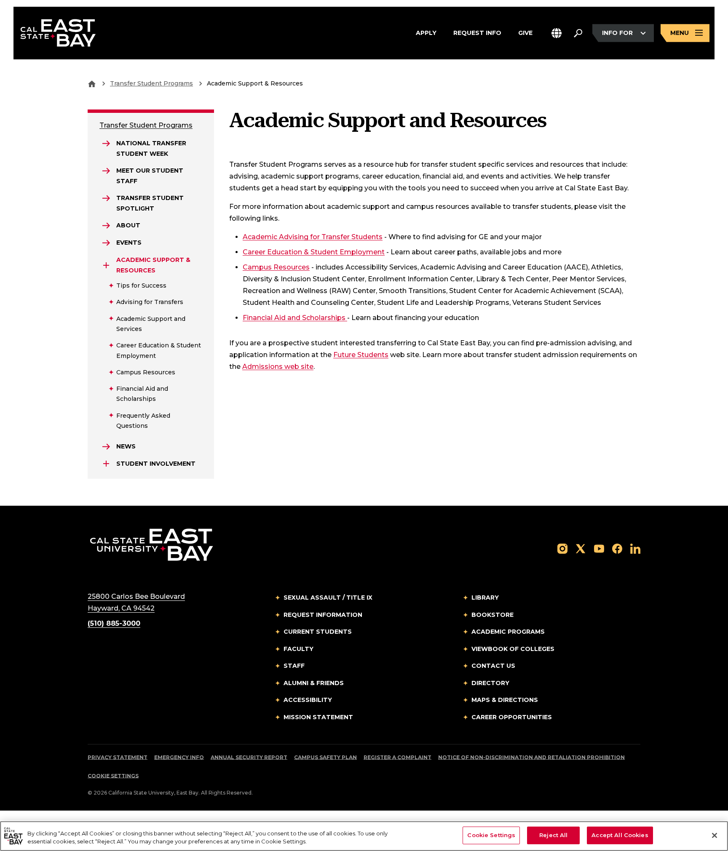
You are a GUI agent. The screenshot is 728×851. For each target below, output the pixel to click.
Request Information (323, 615)
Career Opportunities (511, 717)
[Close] (714, 835)
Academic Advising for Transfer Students (313, 237)
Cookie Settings (113, 776)
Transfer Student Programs (151, 83)
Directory (490, 683)
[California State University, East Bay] (151, 545)
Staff (294, 666)
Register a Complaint (397, 757)
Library (485, 597)
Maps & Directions (504, 700)
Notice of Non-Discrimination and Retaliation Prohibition (531, 757)
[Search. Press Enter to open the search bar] (578, 33)
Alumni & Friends (314, 683)
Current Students (318, 631)
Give (525, 32)
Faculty (298, 649)
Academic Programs (508, 631)
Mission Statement (318, 717)
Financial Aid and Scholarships (295, 318)
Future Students (360, 355)
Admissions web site (277, 367)
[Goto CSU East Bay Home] (92, 83)
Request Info (477, 32)
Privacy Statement (117, 757)
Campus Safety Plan (325, 757)
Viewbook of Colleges (512, 649)
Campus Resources (276, 267)
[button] (556, 33)
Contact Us (493, 666)
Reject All (553, 835)
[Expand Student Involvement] (106, 463)
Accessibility (308, 700)
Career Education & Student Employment (314, 252)
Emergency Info (179, 757)
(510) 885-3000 (114, 623)
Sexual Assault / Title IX (328, 597)
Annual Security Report (249, 757)
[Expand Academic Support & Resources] (106, 265)
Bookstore (492, 615)
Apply (426, 32)
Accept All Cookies (620, 835)
